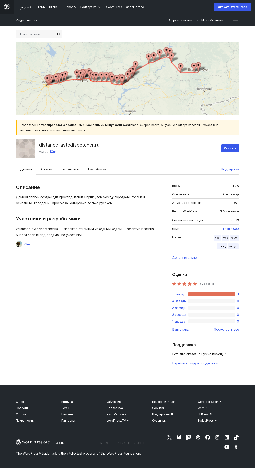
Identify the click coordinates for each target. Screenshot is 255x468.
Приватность (25, 420)
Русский (59, 442)
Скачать (230, 148)
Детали (26, 169)
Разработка (97, 169)
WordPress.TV (118, 420)
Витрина (67, 401)
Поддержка (230, 169)
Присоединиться (163, 401)
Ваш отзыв (180, 329)
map (225, 237)
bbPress (205, 414)
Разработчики (116, 414)
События (158, 408)
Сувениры (161, 420)
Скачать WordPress (232, 7)
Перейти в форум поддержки (195, 363)
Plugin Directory (26, 20)
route (234, 237)
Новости (22, 408)
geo (217, 237)
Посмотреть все (226, 329)
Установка (71, 169)
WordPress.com (210, 401)
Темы (65, 408)
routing (222, 246)
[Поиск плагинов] (58, 34)
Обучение (114, 401)
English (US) (231, 228)
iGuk (53, 152)
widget (233, 246)
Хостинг (21, 414)
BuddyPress (207, 420)
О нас (20, 401)
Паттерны (68, 420)
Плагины (67, 414)
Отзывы (47, 169)
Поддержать (162, 414)
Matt (202, 408)
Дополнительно (184, 258)
